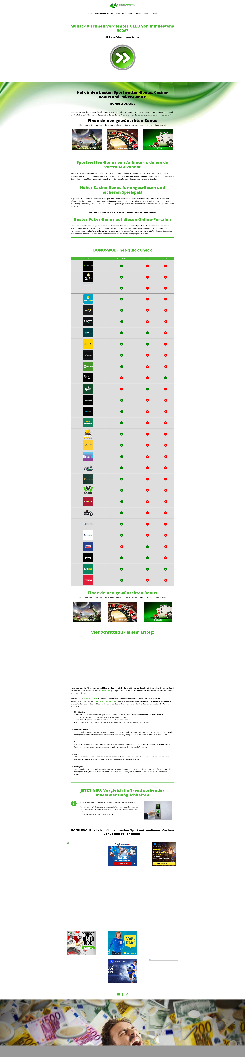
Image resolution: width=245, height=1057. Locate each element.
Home (90, 14)
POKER (138, 14)
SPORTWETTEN (121, 14)
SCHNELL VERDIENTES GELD (104, 14)
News (155, 14)
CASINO (130, 14)
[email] (118, 994)
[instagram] (127, 994)
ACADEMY (147, 14)
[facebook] (123, 994)
